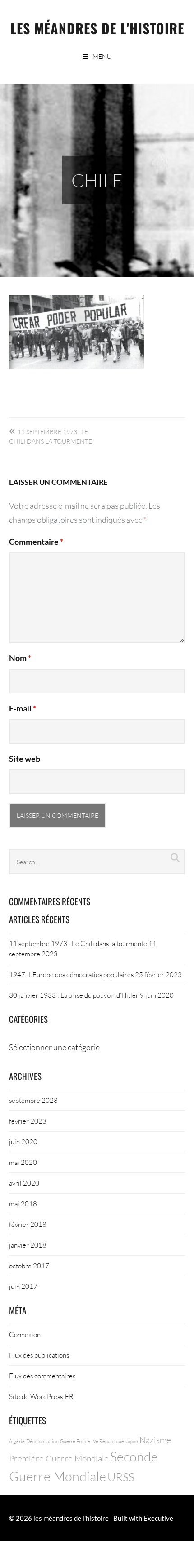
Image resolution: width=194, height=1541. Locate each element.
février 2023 (27, 1121)
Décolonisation (42, 1441)
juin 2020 (23, 1141)
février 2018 (27, 1224)
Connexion (25, 1334)
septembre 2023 (33, 1100)
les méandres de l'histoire (97, 28)
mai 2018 (23, 1203)
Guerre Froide (75, 1441)
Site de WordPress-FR (41, 1396)
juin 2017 (23, 1286)
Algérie (17, 1441)
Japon (131, 1441)
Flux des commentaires (42, 1376)
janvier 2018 (27, 1245)
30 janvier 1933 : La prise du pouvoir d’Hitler (74, 995)
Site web (24, 759)
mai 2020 (23, 1162)
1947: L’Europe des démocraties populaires (71, 974)
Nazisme (155, 1439)
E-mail (22, 708)
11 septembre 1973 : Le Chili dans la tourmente (78, 943)
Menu (101, 56)
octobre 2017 (29, 1265)
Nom (20, 658)
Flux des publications (39, 1355)
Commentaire (36, 541)
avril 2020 (24, 1183)
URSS (120, 1476)
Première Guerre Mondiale (59, 1458)
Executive (158, 1518)
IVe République (108, 1441)
